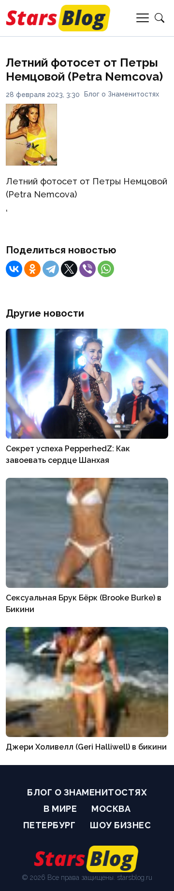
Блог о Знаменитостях (121, 94)
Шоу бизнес (120, 825)
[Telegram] (51, 269)
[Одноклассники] (32, 269)
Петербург (49, 825)
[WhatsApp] (106, 269)
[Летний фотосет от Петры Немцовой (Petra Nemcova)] (31, 162)
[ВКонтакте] (14, 269)
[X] (69, 269)
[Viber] (87, 269)
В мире (60, 809)
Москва (110, 809)
